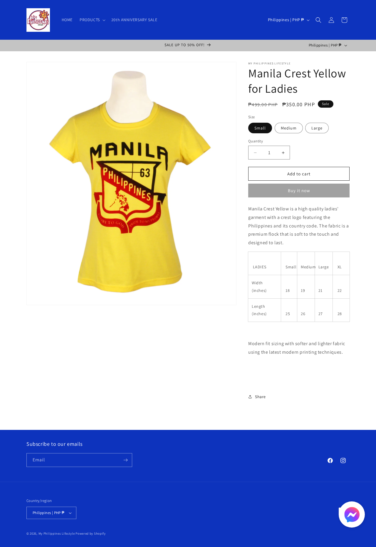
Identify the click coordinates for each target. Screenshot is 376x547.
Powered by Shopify (90, 533)
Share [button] (260, 396)
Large (317, 128)
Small (260, 128)
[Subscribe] (125, 460)
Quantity (255, 141)
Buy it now (299, 190)
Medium (289, 128)
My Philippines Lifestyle (56, 533)
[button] (92, 20)
